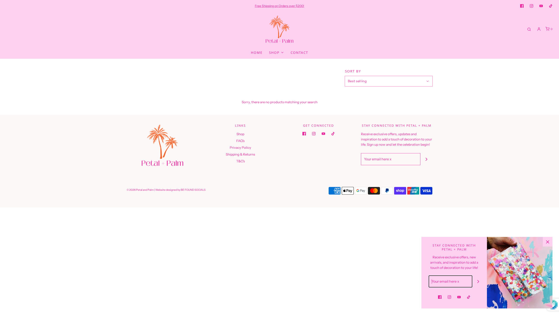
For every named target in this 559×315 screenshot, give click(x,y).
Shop (240, 134)
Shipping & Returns (240, 154)
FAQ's (240, 141)
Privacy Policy (240, 147)
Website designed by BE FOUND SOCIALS (180, 189)
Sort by (353, 71)
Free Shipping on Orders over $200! (279, 6)
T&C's (240, 161)
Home (256, 52)
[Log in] (539, 29)
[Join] (426, 159)
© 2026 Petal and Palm (140, 189)
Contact (299, 52)
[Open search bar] (529, 29)
